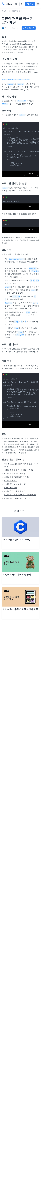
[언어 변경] (21, 4)
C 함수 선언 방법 (10, 488)
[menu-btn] (38, 4)
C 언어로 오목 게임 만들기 (14, 473)
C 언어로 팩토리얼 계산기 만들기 (17, 477)
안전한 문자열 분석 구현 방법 (15, 484)
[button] (21, 4)
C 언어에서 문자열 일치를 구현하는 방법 (20, 495)
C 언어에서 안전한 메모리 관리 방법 (18, 498)
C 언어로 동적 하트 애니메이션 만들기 (19, 470)
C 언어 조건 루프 (10, 480)
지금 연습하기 (30, 28)
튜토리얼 (15, 11)
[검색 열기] (16, 4)
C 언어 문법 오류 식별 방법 (14, 491)
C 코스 (23, 511)
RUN (30, 173)
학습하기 (5, 11)
